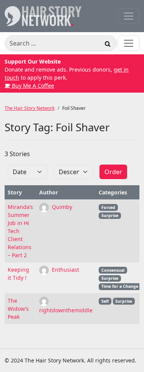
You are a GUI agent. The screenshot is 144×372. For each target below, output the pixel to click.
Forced (108, 207)
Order (113, 172)
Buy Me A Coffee (32, 85)
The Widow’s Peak (18, 308)
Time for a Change (119, 286)
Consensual (112, 270)
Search (107, 45)
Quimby (61, 206)
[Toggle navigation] (128, 16)
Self (105, 301)
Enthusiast (64, 269)
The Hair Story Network (30, 108)
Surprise (109, 215)
